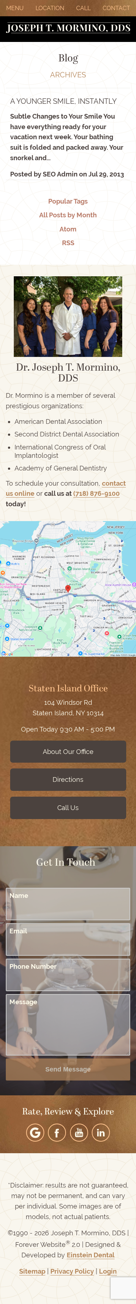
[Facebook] (57, 1133)
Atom (68, 229)
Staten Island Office (68, 689)
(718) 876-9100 (96, 493)
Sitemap (32, 1271)
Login (108, 1271)
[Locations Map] (68, 588)
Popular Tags (68, 201)
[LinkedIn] (101, 1133)
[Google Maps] (35, 1133)
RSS (68, 243)
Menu (15, 8)
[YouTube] (79, 1133)
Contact (116, 8)
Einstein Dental (91, 1255)
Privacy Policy (72, 1271)
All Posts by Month (68, 215)
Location (50, 8)
